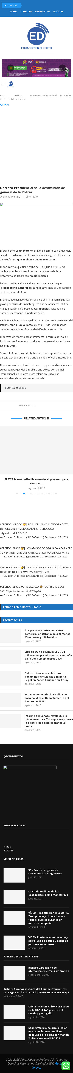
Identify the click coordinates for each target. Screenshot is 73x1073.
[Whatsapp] (61, 84)
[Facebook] (42, 84)
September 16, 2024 (56, 575)
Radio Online (42, 11)
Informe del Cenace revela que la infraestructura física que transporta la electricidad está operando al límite (49, 721)
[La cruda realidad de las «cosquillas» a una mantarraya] (14, 897)
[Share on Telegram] (54, 405)
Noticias (58, 11)
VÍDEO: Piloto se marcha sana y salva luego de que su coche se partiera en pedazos (48, 941)
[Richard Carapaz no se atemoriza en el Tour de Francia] (14, 973)
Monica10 (15, 196)
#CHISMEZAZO (30, 586)
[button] (26, 5)
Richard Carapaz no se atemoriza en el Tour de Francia (48, 969)
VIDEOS (13, 11)
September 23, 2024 (56, 556)
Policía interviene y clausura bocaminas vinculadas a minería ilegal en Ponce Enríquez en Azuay (46, 676)
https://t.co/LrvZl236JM (36, 572)
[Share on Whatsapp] (51, 405)
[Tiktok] (64, 84)
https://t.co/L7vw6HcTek (55, 552)
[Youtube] (53, 84)
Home (3, 95)
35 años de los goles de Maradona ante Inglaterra (45, 871)
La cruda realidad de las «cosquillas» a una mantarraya (48, 893)
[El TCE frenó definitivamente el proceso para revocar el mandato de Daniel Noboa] (36, 450)
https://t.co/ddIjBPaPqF (13, 533)
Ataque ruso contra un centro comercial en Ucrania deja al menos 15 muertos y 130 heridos (47, 634)
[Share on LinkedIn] (47, 405)
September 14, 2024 (56, 595)
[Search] (69, 84)
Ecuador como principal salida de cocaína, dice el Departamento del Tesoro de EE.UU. (47, 698)
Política (19, 95)
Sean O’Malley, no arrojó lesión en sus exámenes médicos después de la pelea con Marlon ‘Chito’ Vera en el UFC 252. (48, 1033)
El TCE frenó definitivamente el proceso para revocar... (36, 481)
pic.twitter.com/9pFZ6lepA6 (25, 591)
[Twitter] (46, 84)
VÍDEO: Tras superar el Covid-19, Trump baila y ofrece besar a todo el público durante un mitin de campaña (48, 918)
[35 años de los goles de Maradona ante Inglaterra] (14, 875)
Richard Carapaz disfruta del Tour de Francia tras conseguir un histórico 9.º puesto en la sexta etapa (36, 990)
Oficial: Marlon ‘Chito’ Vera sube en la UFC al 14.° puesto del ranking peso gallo (48, 1010)
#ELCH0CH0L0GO (10, 586)
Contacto (26, 11)
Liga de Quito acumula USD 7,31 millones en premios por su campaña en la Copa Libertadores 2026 (48, 655)
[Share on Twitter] (44, 405)
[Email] (57, 84)
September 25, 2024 (56, 537)
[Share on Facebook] (40, 405)
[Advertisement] (36, 145)
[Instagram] (49, 84)
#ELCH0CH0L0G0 (10, 548)
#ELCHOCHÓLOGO (11, 524)
